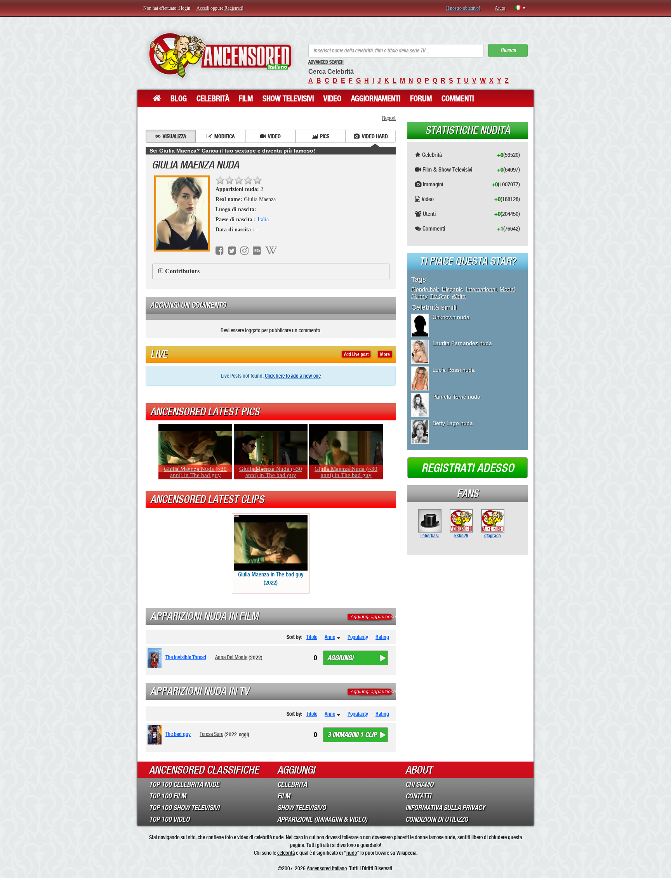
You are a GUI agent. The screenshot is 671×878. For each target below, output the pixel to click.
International (481, 289)
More (385, 354)
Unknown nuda (451, 317)
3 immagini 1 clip (352, 735)
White (459, 296)
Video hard (375, 136)
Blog (178, 98)
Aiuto (500, 8)
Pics (324, 136)
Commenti (458, 98)
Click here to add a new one (293, 376)
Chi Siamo (419, 784)
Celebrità (212, 98)
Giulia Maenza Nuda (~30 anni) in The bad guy (195, 472)
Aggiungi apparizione (373, 616)
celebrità (286, 853)
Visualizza (174, 136)
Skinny (419, 296)
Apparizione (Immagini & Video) (322, 819)
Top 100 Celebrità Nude (184, 784)
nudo (351, 853)
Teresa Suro (211, 734)
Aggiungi (340, 658)
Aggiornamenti (375, 98)
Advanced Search (326, 62)
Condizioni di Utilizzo (436, 819)
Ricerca (508, 50)
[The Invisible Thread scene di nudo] (156, 658)
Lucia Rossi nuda (454, 370)
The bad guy (178, 734)
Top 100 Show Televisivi (184, 807)
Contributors (182, 271)
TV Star (439, 296)
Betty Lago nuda (453, 423)
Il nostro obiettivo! (463, 8)
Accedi (202, 8)
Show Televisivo (301, 807)
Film (246, 98)
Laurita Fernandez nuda (462, 343)
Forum (421, 98)
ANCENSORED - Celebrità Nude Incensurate (220, 55)
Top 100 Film (167, 796)
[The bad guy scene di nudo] (156, 734)
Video (332, 98)
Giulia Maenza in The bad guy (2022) (270, 578)
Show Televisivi (288, 98)
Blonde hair (425, 289)
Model (507, 289)
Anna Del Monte (231, 657)
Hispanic (452, 289)
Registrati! (233, 8)
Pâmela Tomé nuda (456, 397)
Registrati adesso (467, 468)
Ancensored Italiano (327, 868)
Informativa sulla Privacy (445, 807)
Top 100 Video (169, 819)
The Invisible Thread (185, 657)
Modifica (224, 136)
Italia (263, 219)
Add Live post (356, 354)
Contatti (418, 796)
